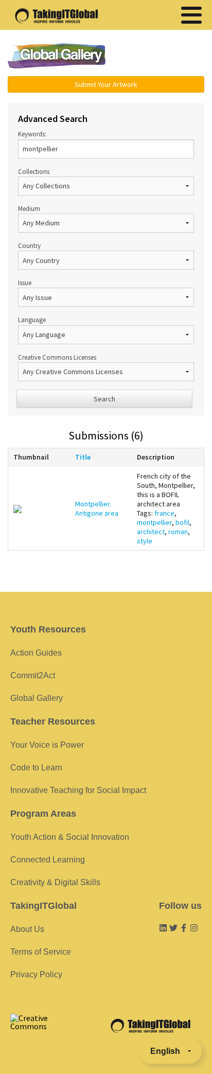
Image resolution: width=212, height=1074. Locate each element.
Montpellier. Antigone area (96, 508)
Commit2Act (32, 675)
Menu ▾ (162, 56)
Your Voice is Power (47, 745)
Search (104, 398)
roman (178, 531)
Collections (33, 171)
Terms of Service (40, 951)
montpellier (154, 522)
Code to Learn (36, 767)
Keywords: (32, 134)
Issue (24, 282)
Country (29, 245)
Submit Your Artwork (106, 84)
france (164, 513)
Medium (29, 208)
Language (32, 319)
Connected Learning (47, 859)
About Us (27, 929)
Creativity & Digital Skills (55, 882)
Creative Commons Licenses (57, 357)
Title (83, 457)
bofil (182, 522)
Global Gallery (56, 55)
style (144, 540)
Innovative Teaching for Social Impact (78, 790)
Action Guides (36, 652)
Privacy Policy (36, 974)
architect (151, 531)
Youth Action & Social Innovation (69, 837)
